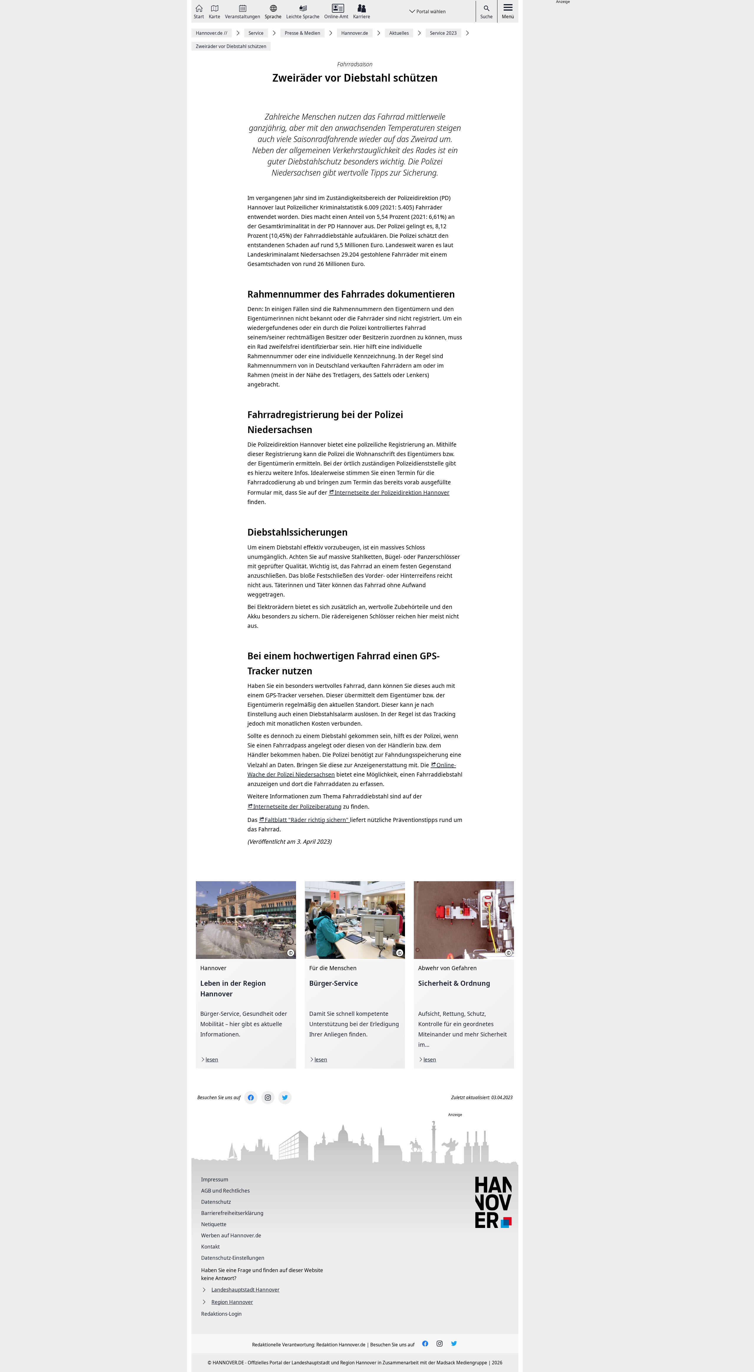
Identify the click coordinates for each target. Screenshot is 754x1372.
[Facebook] (250, 1097)
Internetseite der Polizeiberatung (297, 806)
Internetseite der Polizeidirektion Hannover (392, 492)
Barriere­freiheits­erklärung (232, 1213)
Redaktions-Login (221, 1313)
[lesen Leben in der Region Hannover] (245, 975)
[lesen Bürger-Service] (354, 975)
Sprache (273, 16)
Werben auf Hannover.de (231, 1235)
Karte (214, 16)
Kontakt (210, 1246)
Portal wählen (431, 11)
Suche (486, 16)
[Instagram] (268, 1097)
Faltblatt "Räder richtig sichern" (307, 820)
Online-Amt (336, 16)
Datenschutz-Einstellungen (232, 1257)
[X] (285, 1097)
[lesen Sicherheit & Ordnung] (463, 975)
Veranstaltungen (242, 16)
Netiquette (213, 1224)
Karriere (361, 16)
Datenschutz (216, 1201)
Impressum (214, 1179)
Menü (508, 16)
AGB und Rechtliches (225, 1190)
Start (199, 16)
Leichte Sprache (303, 16)
